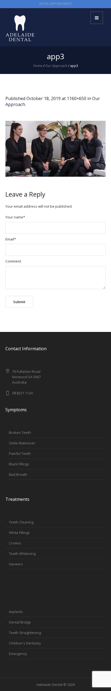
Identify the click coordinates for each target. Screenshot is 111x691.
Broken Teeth (20, 432)
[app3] (55, 149)
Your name (15, 217)
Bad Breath (18, 474)
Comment (13, 261)
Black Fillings (19, 464)
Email (10, 239)
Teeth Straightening (25, 632)
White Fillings (19, 532)
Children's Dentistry (25, 643)
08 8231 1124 (22, 393)
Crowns (15, 543)
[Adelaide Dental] (20, 28)
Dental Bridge (20, 622)
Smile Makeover (22, 443)
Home (38, 65)
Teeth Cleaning (21, 522)
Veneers (16, 564)
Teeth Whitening (22, 553)
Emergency (18, 653)
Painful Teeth (20, 453)
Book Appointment (55, 4)
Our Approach (56, 65)
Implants (16, 611)
